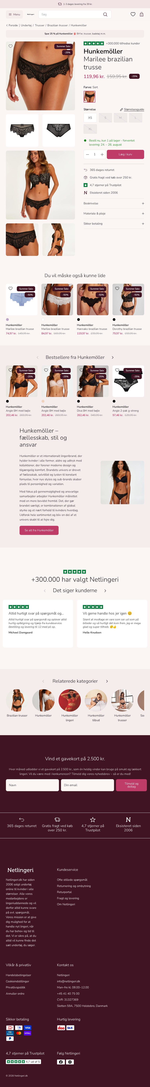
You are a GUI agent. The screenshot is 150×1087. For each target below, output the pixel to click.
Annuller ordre (15, 994)
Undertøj (26, 25)
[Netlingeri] (31, 14)
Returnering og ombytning (74, 886)
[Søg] (105, 14)
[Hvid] (43, 319)
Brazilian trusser (57, 25)
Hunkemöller (79, 25)
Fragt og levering (68, 898)
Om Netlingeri (66, 904)
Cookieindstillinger (17, 981)
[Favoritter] (133, 14)
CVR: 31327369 (67, 1000)
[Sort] (78, 319)
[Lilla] (7, 319)
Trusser (39, 25)
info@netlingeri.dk (68, 981)
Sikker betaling (93, 224)
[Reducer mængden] (87, 154)
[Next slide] (105, 590)
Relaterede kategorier (75, 681)
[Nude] (43, 401)
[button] (75, 14)
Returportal (64, 892)
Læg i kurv (125, 154)
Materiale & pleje (94, 213)
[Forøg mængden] (102, 154)
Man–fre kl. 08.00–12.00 (73, 987)
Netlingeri (63, 975)
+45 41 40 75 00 (68, 994)
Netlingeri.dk (21, 1075)
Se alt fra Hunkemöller (39, 530)
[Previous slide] (44, 590)
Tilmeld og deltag (131, 785)
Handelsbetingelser (18, 975)
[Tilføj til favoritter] (10, 46)
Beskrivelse (91, 203)
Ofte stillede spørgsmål (72, 880)
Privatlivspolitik (15, 987)
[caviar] (89, 97)
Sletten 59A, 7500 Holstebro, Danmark (82, 1006)
